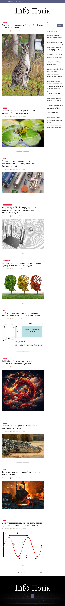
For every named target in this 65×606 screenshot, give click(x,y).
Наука (4, 158)
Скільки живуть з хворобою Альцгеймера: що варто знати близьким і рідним (21, 264)
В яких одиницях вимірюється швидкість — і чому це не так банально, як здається (54, 100)
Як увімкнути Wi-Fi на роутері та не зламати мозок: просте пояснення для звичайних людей (19, 210)
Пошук (48, 22)
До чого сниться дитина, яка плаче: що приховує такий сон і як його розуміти (54, 127)
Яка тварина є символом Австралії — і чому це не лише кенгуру (22, 26)
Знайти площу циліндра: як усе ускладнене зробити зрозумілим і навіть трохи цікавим (22, 314)
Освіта (4, 310)
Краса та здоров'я (6, 260)
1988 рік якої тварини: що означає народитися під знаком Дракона (18, 362)
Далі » (41, 572)
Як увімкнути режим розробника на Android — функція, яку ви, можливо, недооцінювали (55, 107)
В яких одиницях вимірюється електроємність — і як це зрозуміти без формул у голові (20, 164)
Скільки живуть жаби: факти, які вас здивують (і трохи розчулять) (19, 112)
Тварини (4, 22)
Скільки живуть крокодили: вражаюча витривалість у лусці (19, 427)
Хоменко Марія (15, 30)
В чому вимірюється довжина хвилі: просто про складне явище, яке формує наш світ (22, 524)
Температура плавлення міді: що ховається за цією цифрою (21, 473)
